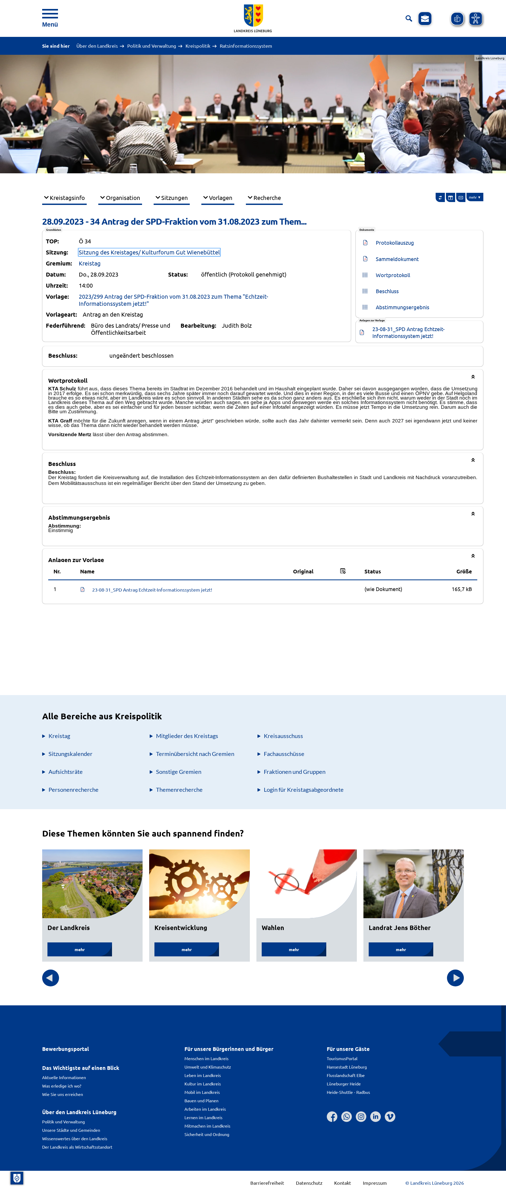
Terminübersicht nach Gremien (195, 753)
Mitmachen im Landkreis (207, 1125)
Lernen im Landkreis (203, 1117)
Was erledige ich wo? (61, 1085)
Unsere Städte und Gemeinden (71, 1130)
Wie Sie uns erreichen (62, 1094)
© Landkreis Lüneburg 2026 (434, 1183)
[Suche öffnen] (409, 18)
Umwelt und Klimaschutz (207, 1066)
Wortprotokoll (393, 275)
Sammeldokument (397, 258)
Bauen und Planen (201, 1100)
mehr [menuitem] (473, 197)
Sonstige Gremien (178, 771)
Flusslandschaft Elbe (346, 1075)
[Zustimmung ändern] (17, 1178)
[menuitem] (440, 197)
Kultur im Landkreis (202, 1083)
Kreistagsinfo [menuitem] (67, 197)
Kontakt (342, 1183)
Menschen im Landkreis (206, 1058)
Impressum (375, 1183)
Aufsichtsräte (65, 771)
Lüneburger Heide (344, 1083)
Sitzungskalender (70, 753)
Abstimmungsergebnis (402, 307)
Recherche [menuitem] (267, 197)
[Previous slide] (50, 978)
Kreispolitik (198, 45)
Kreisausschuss (283, 735)
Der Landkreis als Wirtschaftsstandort (77, 1146)
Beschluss (387, 291)
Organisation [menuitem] (123, 197)
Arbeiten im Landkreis (205, 1109)
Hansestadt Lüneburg (347, 1066)
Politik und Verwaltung (151, 45)
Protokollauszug (395, 242)
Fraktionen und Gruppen (294, 771)
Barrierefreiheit (267, 1183)
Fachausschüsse (284, 753)
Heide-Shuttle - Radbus (348, 1092)
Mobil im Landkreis (202, 1092)
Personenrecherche (73, 789)
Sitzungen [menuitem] (174, 197)
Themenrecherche (179, 789)
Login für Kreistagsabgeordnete (304, 789)
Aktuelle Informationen (64, 1077)
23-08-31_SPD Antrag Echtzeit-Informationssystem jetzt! (408, 332)
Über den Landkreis (97, 45)
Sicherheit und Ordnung (206, 1134)
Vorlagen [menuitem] (220, 197)
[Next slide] (455, 978)
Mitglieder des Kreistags (187, 735)
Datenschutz (309, 1183)
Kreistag (90, 263)
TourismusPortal (342, 1058)
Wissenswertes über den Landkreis (74, 1138)
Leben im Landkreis (202, 1075)
